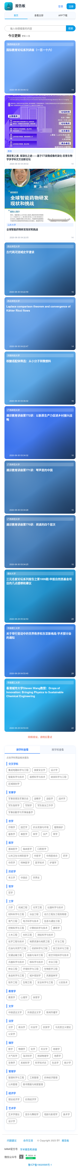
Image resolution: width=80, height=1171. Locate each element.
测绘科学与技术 (45, 934)
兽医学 (24, 834)
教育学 (11, 997)
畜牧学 (11, 834)
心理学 (24, 997)
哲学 (10, 892)
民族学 (46, 1027)
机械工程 (22, 907)
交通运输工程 (15, 955)
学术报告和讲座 (28, 1149)
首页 (16, 15)
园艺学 (24, 827)
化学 (33, 1048)
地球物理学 (43, 1055)
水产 (45, 834)
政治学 (21, 1027)
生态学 (55, 1062)
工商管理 (34, 1077)
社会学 (34, 1027)
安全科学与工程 (45, 982)
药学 (65, 855)
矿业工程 (59, 941)
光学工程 (37, 907)
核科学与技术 (36, 961)
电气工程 (12, 921)
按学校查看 (58, 749)
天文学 (44, 1048)
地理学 (56, 1048)
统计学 (67, 1062)
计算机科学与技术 (38, 927)
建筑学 (56, 927)
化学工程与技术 (16, 941)
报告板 (65, 1140)
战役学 (49, 798)
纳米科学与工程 (58, 776)
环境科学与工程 (31, 968)
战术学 (62, 798)
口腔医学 (41, 848)
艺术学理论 (14, 1114)
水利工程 (27, 934)
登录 (60, 6)
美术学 (66, 1114)
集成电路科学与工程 (18, 770)
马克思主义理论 (63, 1027)
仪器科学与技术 (55, 907)
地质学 (57, 1055)
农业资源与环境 (41, 827)
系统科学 (25, 1062)
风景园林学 (51, 975)
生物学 (11, 1062)
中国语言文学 (15, 1012)
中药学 (11, 862)
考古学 (11, 877)
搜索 (70, 28)
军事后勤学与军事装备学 (20, 812)
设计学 (54, 770)
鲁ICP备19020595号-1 (40, 1164)
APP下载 (62, 15)
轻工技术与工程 (61, 948)
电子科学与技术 (31, 921)
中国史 (24, 877)
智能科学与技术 (16, 776)
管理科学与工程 (16, 1077)
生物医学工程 (50, 968)
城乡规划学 (35, 975)
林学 (35, 834)
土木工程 (12, 934)
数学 (10, 1048)
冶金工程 (34, 914)
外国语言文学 (34, 1012)
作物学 (11, 827)
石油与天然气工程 (17, 948)
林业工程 (12, 968)
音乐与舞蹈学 (32, 1114)
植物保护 (58, 827)
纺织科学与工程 (39, 948)
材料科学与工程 (16, 914)
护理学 (53, 862)
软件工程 (12, 982)
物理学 (21, 1048)
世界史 (36, 877)
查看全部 (38, 15)
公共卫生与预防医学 (18, 855)
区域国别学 (14, 783)
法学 (10, 1027)
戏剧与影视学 (50, 1114)
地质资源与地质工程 (40, 941)
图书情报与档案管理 (33, 1084)
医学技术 (39, 862)
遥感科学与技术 (37, 776)
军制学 (28, 805)
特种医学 (25, 862)
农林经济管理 (50, 1077)
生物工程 (27, 982)
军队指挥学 (14, 805)
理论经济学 (14, 1099)
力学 (10, 907)
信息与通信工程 (52, 921)
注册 (71, 6)
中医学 (37, 855)
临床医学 (27, 848)
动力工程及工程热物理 (55, 914)
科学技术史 (40, 1062)
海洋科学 (27, 1055)
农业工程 (53, 961)
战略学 (37, 798)
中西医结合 (51, 855)
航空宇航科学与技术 (59, 955)
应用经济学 (30, 1099)
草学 (55, 834)
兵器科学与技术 (16, 961)
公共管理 (12, 1084)
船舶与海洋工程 (35, 955)
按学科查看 (22, 749)
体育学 (36, 997)
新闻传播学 (51, 1012)
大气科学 (12, 1055)
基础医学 (12, 848)
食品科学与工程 (16, 975)
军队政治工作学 (45, 805)
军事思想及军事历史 (18, 798)
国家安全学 (39, 770)
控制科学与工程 (16, 927)
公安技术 (63, 982)
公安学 (11, 1034)
